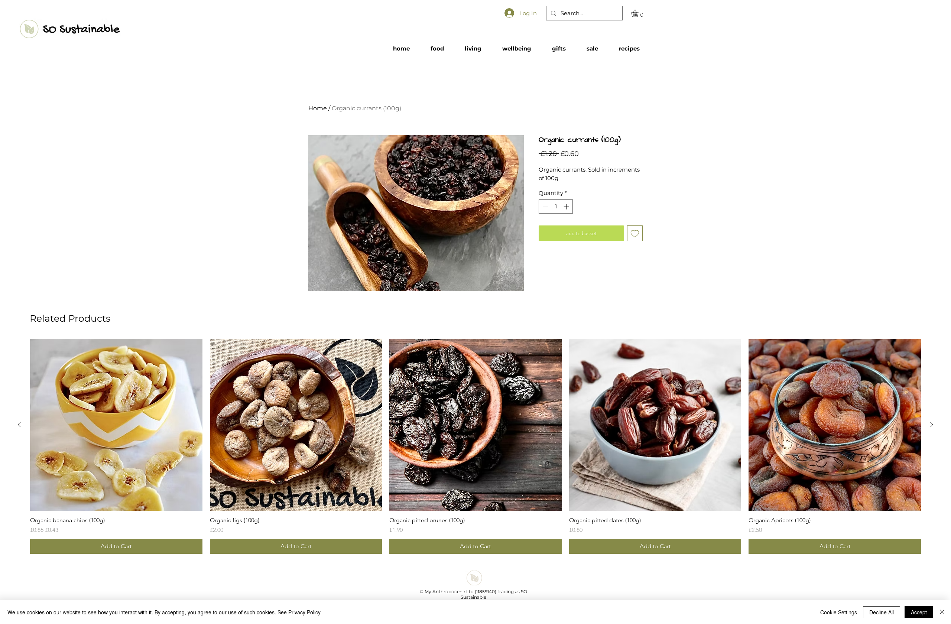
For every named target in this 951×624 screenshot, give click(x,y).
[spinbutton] (556, 207)
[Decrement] (545, 207)
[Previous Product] (19, 424)
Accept (919, 612)
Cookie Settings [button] (838, 612)
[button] (639, 13)
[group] (475, 446)
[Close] (942, 612)
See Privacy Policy (299, 612)
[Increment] (567, 207)
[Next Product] (931, 424)
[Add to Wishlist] (635, 233)
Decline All (881, 612)
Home (317, 108)
